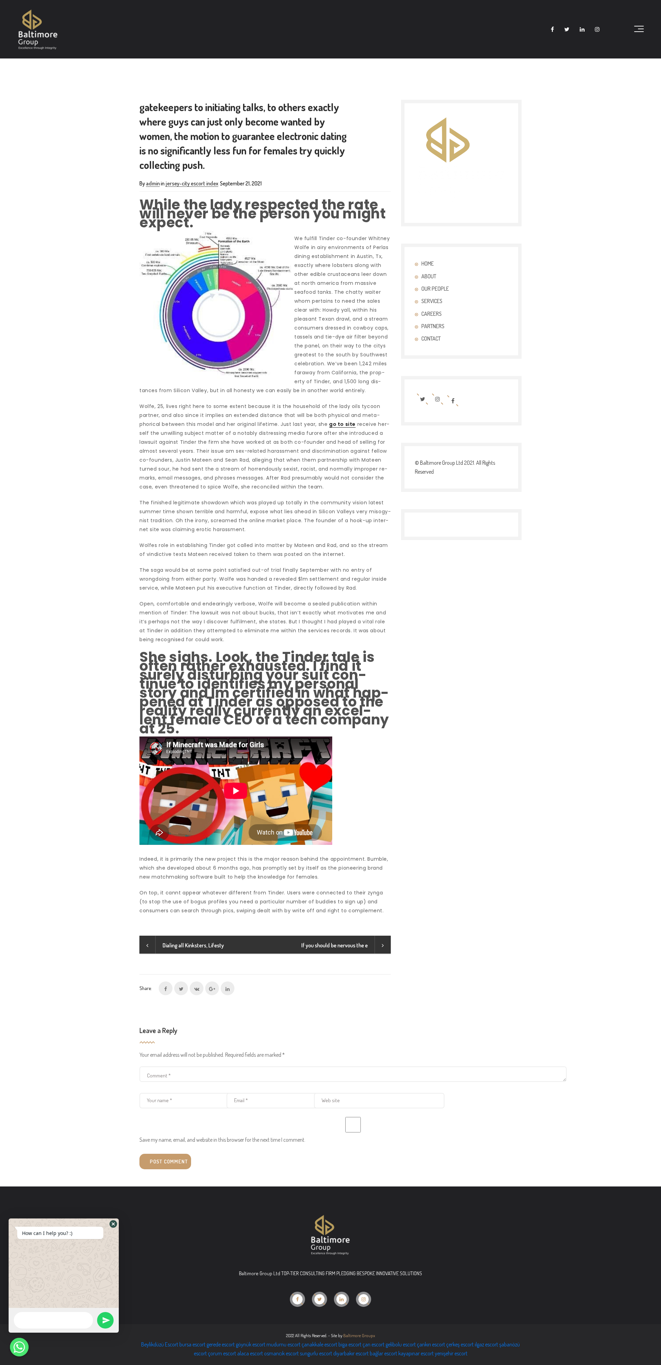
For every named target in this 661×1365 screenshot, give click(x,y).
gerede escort (221, 1344)
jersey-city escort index (192, 183)
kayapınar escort (416, 1353)
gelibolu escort (401, 1344)
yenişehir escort (451, 1353)
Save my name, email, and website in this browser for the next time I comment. (222, 1139)
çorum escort (222, 1353)
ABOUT (428, 276)
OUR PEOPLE (435, 288)
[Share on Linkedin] (227, 988)
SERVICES (431, 301)
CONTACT (431, 338)
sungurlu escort (316, 1353)
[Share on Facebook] (165, 988)
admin (153, 183)
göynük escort (250, 1344)
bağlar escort (383, 1353)
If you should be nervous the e (334, 945)
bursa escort (192, 1344)
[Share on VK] (196, 988)
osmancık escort (281, 1353)
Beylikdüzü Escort (159, 1344)
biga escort (349, 1344)
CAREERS (431, 313)
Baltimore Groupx (359, 1335)
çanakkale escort (319, 1344)
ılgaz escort (486, 1344)
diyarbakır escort (351, 1353)
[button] (113, 1224)
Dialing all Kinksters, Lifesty (193, 945)
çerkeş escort (460, 1344)
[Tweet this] (181, 988)
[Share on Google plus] (212, 988)
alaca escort (250, 1353)
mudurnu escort (283, 1344)
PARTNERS (432, 326)
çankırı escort (431, 1344)
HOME (427, 263)
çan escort (374, 1344)
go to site (342, 424)
